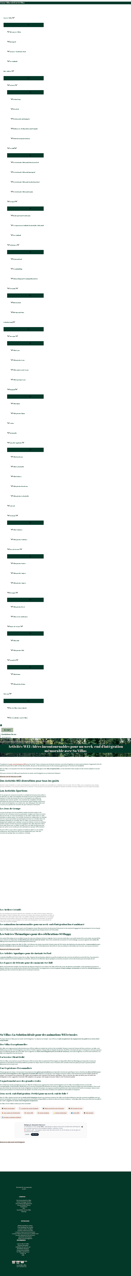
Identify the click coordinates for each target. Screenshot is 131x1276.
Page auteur (35, 1134)
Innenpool (12, 42)
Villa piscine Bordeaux (20, 486)
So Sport (12, 201)
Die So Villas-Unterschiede (18, 708)
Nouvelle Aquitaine (15, 443)
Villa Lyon (16, 350)
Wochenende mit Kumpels (21, 119)
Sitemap (23, 1211)
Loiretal (12, 506)
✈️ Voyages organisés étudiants (11, 1117)
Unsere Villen (8, 18)
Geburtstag (16, 99)
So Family (12, 288)
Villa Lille (16, 640)
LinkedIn (27, 1134)
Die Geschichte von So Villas (18, 718)
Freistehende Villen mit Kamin (23, 192)
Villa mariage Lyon (19, 380)
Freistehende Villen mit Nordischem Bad (26, 182)
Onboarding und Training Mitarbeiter (25, 279)
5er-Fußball (13, 61)
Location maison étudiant (25, 1229)
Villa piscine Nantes (19, 563)
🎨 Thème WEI (28, 1113)
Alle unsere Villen (15, 32)
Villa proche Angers (19, 573)
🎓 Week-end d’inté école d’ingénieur (53, 1108)
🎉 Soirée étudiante (43, 1113)
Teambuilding (17, 269)
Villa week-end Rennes (20, 617)
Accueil (2, 742)
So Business (13, 245)
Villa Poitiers (17, 476)
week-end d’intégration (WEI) (17, 764)
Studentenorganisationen (21, 138)
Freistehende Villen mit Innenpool (24, 172)
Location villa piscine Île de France (25, 1235)
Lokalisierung (8, 322)
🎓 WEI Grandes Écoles (75, 1108)
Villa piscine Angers (19, 583)
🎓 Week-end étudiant (8, 1108)
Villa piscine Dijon (19, 413)
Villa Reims (16, 674)
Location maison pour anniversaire (25, 1232)
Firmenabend (17, 259)
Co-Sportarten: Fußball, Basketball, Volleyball (28, 225)
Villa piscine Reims (19, 684)
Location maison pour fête (25, 1230)
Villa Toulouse (17, 530)
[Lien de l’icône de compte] (1, 725)
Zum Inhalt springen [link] (5, 1)
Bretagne (12, 593)
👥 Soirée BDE (75, 1113)
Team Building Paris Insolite (25, 1227)
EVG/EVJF (16, 109)
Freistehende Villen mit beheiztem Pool (26, 162)
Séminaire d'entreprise (25, 1237)
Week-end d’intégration (31, 742)
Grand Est (12, 660)
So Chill (11, 148)
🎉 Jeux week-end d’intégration (11, 1113)
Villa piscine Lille (18, 650)
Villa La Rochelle (18, 467)
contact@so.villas (21, 1265)
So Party (12, 85)
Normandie (13, 433)
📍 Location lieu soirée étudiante (28, 1108)
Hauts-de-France (15, 626)
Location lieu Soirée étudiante (14, 742)
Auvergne (12, 336)
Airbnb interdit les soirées (25, 1225)
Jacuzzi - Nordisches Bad (17, 51)
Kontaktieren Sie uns (9, 734)
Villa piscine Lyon (18, 360)
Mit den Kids (17, 302)
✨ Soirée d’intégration (60, 1113)
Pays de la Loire (14, 549)
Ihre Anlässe (8, 71)
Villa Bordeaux (18, 457)
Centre (11, 423)
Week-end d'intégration (25, 1238)
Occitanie (12, 516)
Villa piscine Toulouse (20, 539)
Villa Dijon (16, 403)
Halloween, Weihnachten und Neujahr (25, 129)
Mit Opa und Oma (18, 312)
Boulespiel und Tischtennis (21, 216)
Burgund (12, 389)
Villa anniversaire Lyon (20, 370)
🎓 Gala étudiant (88, 1113)
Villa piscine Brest (19, 607)
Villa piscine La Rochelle (21, 496)
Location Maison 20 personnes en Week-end (25, 1233)
